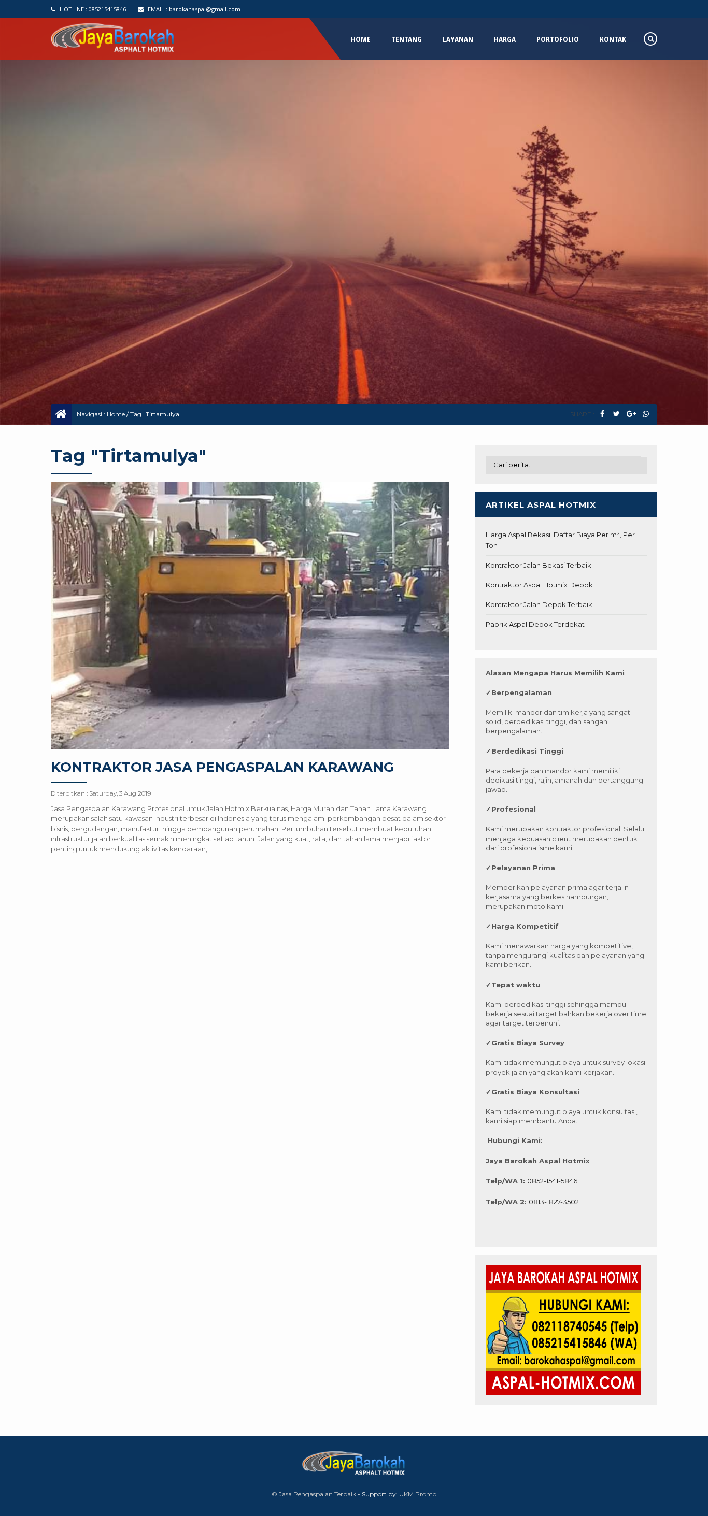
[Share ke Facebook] (602, 414)
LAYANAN (458, 39)
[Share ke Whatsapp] (645, 414)
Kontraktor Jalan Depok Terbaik (539, 604)
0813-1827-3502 (554, 1201)
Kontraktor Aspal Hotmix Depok (539, 585)
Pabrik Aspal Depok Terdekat (535, 624)
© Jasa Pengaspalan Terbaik (314, 1494)
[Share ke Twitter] (616, 414)
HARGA (505, 39)
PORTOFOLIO (557, 39)
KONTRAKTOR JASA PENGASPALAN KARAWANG (222, 767)
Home (116, 414)
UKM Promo (417, 1494)
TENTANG (406, 39)
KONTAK (613, 39)
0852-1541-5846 (552, 1181)
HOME (361, 39)
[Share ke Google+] (631, 414)
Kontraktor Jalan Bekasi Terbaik (538, 565)
